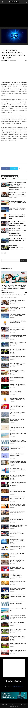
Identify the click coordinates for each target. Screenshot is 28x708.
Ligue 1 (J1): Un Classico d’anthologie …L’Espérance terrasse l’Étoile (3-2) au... (16, 576)
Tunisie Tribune (6, 60)
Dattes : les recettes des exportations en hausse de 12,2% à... (17, 491)
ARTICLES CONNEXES (10, 176)
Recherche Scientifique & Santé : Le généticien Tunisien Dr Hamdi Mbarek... (18, 337)
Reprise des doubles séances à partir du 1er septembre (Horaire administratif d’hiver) (17, 223)
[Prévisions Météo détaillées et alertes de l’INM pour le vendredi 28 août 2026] (5, 372)
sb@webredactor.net (18, 686)
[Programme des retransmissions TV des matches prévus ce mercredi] (5, 477)
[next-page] (5, 253)
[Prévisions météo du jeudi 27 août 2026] (5, 435)
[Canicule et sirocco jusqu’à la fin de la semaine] (5, 583)
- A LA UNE (8, 28)
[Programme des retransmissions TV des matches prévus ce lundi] (5, 596)
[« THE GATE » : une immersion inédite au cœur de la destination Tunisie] (5, 555)
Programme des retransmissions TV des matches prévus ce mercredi (17, 477)
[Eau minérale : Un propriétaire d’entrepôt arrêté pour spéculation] (5, 441)
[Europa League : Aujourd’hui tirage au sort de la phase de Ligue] (5, 216)
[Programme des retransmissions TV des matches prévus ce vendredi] (5, 247)
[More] (19, 168)
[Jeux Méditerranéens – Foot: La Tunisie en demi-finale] (5, 448)
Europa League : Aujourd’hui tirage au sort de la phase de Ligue (17, 216)
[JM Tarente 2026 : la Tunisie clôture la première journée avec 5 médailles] (5, 569)
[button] (2, 2)
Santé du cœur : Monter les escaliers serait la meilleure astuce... (16, 519)
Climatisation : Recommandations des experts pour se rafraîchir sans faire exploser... (18, 463)
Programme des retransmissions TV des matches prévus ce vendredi (17, 247)
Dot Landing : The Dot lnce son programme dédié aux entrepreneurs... (17, 455)
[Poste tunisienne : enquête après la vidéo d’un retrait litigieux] (5, 548)
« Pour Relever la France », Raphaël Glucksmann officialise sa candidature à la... (18, 484)
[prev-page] (2, 253)
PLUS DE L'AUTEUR (8, 178)
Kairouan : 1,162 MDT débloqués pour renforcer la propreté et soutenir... (17, 498)
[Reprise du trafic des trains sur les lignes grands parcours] (5, 240)
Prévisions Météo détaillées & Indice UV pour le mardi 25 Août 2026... (17, 541)
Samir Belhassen (4, 292)
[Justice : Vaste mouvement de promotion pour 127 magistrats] (5, 379)
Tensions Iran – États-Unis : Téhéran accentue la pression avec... (17, 534)
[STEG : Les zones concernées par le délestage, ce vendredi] (5, 209)
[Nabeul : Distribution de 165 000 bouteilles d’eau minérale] (5, 603)
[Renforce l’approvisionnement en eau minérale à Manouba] (5, 358)
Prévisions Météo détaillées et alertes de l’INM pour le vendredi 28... (17, 372)
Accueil (2, 28)
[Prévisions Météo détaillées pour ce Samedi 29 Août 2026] (5, 202)
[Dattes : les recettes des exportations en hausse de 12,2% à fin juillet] (5, 491)
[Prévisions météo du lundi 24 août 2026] (5, 610)
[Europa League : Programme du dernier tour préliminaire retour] (5, 399)
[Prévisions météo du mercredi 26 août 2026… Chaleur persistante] (5, 506)
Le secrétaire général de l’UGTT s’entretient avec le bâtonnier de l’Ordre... (17, 407)
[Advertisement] (14, 71)
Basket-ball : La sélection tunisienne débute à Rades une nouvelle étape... (17, 428)
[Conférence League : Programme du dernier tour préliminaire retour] (5, 386)
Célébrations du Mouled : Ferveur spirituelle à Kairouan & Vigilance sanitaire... (17, 638)
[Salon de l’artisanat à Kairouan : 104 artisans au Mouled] (5, 562)
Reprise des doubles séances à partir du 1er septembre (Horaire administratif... (17, 329)
